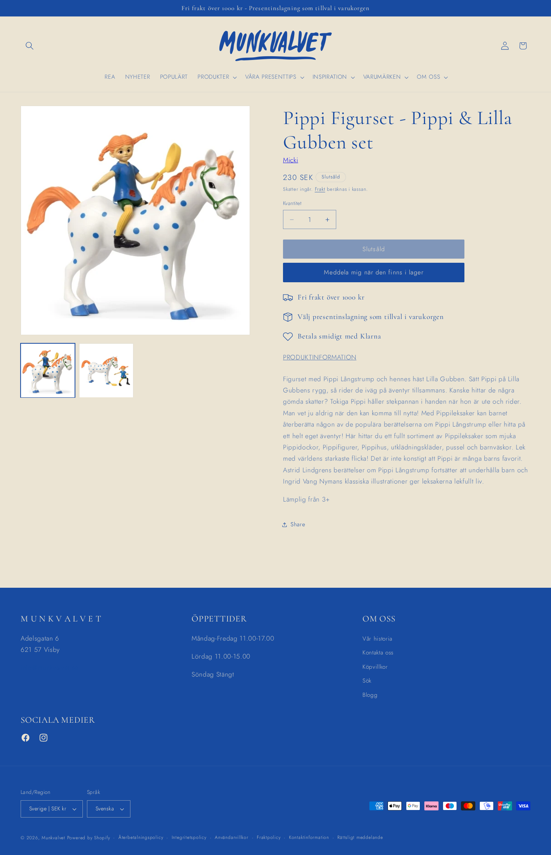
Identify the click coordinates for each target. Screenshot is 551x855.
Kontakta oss (378, 652)
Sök (366, 681)
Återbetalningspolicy (140, 837)
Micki (290, 160)
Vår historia (377, 639)
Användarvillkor (232, 837)
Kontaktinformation (309, 837)
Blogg (369, 695)
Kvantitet (292, 203)
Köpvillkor (375, 667)
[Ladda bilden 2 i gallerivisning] (106, 370)
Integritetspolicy (189, 837)
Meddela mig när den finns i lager (373, 272)
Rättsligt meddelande (360, 837)
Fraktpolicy (268, 837)
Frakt (320, 189)
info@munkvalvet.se (49, 667)
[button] (30, 46)
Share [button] (297, 524)
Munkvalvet (53, 837)
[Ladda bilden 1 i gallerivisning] (48, 370)
